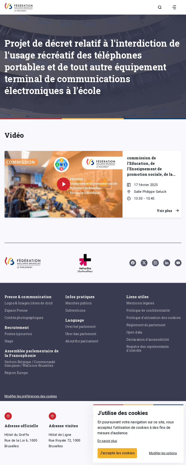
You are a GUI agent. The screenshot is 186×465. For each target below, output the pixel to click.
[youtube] (178, 262)
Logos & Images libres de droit (29, 303)
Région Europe (16, 373)
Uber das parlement (80, 334)
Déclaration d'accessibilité (147, 339)
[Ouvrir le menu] (174, 7)
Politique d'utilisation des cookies (153, 317)
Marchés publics (78, 303)
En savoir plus (107, 441)
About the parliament (81, 341)
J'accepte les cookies (117, 453)
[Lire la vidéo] (63, 184)
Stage (9, 341)
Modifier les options (163, 453)
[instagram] (155, 262)
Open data (134, 332)
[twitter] (144, 262)
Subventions (75, 310)
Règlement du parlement (145, 325)
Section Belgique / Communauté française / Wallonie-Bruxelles (30, 364)
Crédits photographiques (24, 317)
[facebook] (132, 262)
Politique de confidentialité (148, 310)
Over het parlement (80, 326)
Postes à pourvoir (18, 334)
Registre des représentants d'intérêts (147, 348)
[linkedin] (166, 262)
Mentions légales (140, 303)
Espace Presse (16, 310)
